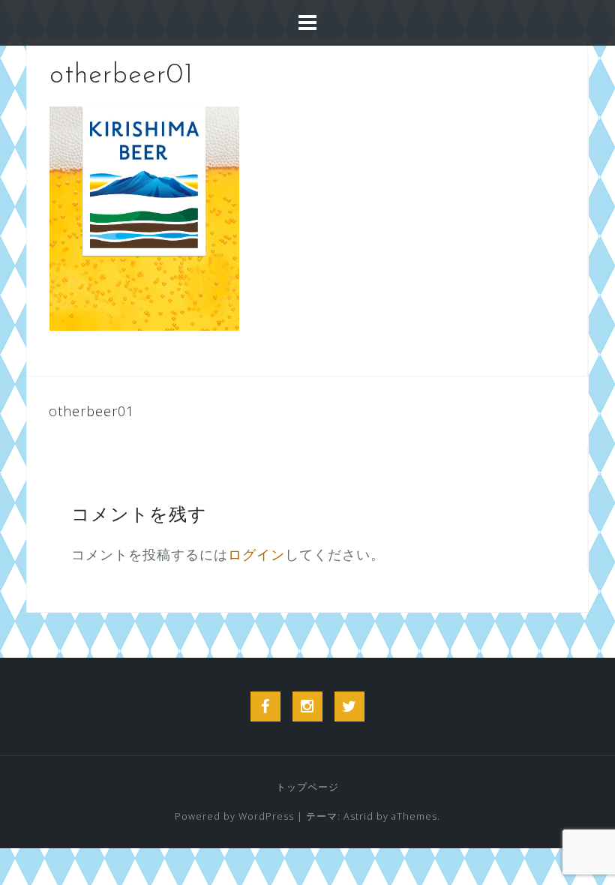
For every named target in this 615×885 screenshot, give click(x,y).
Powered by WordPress (234, 816)
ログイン (256, 554)
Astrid (359, 816)
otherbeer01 (91, 411)
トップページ (307, 787)
